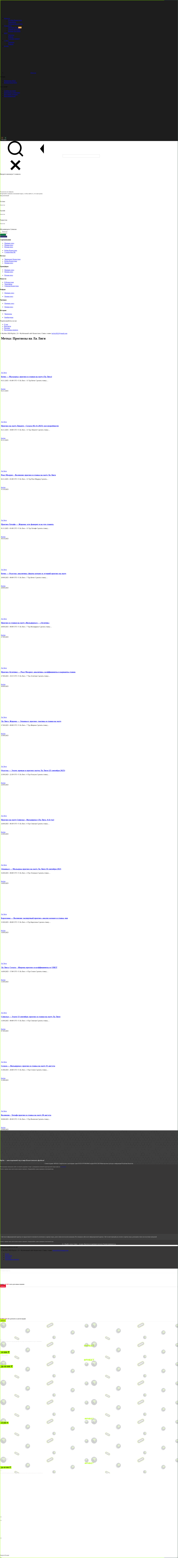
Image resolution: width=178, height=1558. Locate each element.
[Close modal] (1, 1520)
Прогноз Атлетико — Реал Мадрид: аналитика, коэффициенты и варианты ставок (38, 672)
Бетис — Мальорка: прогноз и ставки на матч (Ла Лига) (26, 377)
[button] (5, 1352)
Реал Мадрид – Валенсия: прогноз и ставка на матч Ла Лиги (28, 475)
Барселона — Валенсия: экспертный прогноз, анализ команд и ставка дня (34, 918)
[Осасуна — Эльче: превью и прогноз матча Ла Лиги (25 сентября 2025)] (22, 764)
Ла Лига (4, 373)
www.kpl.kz (63, 1166)
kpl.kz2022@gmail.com (59, 333)
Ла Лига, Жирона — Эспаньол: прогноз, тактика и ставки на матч (31, 721)
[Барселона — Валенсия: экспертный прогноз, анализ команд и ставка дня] (22, 912)
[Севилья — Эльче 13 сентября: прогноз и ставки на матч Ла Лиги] (22, 1011)
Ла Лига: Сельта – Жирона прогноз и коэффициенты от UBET (29, 967)
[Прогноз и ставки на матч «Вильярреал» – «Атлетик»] (22, 617)
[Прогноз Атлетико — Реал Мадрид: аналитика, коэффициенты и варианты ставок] (22, 666)
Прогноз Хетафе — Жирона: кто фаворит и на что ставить (27, 524)
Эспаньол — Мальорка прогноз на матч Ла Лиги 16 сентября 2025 (31, 869)
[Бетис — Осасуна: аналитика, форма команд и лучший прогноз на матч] (22, 568)
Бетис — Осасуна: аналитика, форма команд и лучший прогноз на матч (33, 573)
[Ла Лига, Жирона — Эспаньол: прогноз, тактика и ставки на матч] (22, 715)
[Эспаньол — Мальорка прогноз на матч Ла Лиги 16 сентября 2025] (22, 863)
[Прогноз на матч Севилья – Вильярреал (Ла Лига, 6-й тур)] (22, 814)
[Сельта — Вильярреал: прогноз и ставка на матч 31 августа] (22, 1060)
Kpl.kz (3, 389)
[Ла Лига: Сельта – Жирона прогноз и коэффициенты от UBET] (22, 961)
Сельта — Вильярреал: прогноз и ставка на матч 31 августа (28, 1066)
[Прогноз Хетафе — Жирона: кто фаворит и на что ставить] (22, 518)
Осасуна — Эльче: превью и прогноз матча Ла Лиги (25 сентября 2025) (33, 770)
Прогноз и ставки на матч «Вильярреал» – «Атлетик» (25, 623)
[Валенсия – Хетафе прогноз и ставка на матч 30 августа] (22, 1109)
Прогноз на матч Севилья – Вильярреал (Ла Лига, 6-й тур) (27, 820)
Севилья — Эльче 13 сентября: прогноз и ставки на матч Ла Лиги (30, 1017)
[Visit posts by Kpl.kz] (3, 387)
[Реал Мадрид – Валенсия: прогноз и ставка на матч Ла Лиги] (22, 469)
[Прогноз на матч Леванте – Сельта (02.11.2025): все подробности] (22, 420)
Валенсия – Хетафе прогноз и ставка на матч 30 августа (26, 1115)
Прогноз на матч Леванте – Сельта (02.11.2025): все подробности (30, 426)
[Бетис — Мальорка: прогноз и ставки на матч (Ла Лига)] (22, 371)
